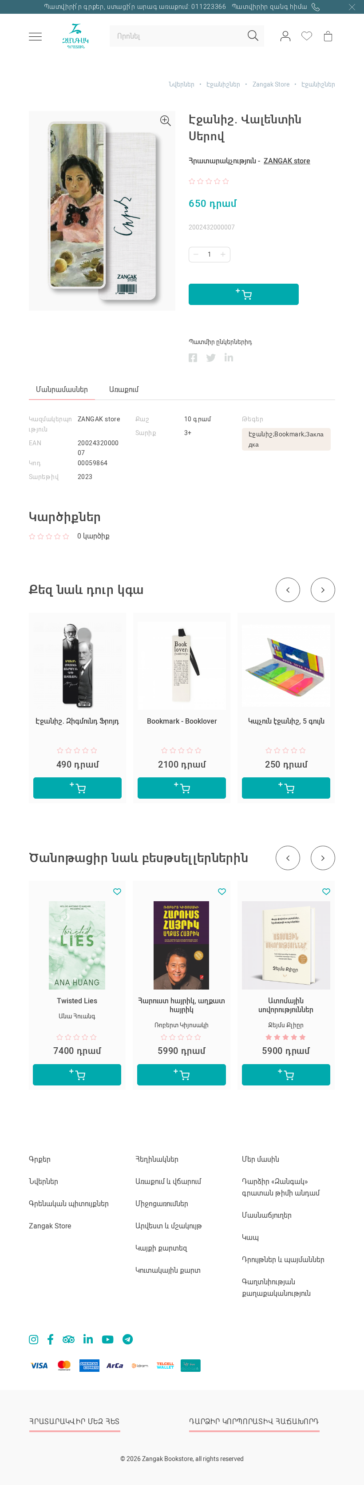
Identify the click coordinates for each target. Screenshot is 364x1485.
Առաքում (123, 389)
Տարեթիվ (44, 476)
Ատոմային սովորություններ (285, 1005)
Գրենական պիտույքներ (69, 1204)
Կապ (250, 1237)
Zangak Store (271, 84)
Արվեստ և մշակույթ (168, 1226)
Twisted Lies (77, 1001)
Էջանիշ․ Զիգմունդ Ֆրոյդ (77, 721)
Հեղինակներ (156, 1159)
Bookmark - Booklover (182, 721)
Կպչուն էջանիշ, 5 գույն (286, 721)
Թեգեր (252, 419)
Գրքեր (40, 1159)
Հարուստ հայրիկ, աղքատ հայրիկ (181, 1005)
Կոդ (35, 463)
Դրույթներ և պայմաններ (283, 1259)
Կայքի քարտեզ (161, 1248)
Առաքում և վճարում (168, 1181)
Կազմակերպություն (50, 424)
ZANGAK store (287, 161)
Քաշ (142, 419)
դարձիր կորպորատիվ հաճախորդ (254, 1422)
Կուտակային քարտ (168, 1270)
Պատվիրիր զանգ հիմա (270, 6)
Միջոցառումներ (161, 1204)
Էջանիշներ (223, 84)
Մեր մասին (260, 1159)
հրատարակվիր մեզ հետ (74, 1422)
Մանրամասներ (62, 389)
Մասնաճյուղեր (267, 1215)
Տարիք (145, 432)
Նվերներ (181, 84)
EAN (35, 443)
